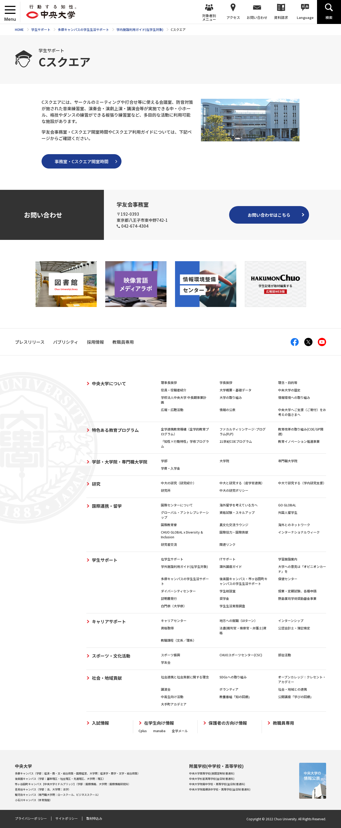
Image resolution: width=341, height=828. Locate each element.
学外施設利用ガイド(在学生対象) (184, 566)
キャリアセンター (173, 620)
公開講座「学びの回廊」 (295, 696)
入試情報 (100, 723)
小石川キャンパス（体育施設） (33, 800)
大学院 (224, 460)
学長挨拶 (226, 382)
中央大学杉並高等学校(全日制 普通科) (211, 779)
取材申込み (94, 818)
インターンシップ (290, 620)
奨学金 (224, 598)
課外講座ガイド (231, 566)
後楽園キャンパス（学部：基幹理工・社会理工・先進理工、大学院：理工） (60, 779)
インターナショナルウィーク (299, 532)
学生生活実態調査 (232, 606)
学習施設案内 (287, 559)
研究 (96, 484)
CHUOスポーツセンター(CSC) (241, 655)
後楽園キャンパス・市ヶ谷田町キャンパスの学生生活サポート (243, 581)
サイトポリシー (66, 818)
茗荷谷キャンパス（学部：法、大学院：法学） (43, 789)
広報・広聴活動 (172, 409)
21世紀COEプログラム (236, 441)
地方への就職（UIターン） (238, 620)
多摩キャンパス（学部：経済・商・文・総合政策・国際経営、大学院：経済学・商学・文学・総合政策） (77, 773)
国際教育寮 (169, 524)
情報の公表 (228, 409)
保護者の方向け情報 (228, 723)
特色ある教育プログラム (115, 430)
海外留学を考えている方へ (239, 505)
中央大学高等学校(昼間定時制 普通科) (211, 773)
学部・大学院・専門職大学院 (119, 461)
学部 (164, 460)
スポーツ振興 (170, 655)
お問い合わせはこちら (269, 215)
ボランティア (229, 689)
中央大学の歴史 (289, 390)
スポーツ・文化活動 (111, 656)
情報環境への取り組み (294, 397)
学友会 (165, 662)
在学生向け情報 (159, 723)
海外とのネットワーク (294, 524)
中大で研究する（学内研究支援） (302, 483)
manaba (159, 730)
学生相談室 (228, 591)
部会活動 (284, 655)
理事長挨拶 (169, 382)
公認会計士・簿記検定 (294, 628)
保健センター (287, 578)
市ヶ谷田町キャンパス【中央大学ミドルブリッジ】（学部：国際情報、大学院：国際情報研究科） (73, 784)
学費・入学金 (170, 468)
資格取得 (167, 628)
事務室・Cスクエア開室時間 (81, 161)
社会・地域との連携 (292, 689)
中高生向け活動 (172, 696)
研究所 (165, 490)
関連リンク (228, 544)
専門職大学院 (287, 460)
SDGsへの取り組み (233, 677)
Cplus (143, 730)
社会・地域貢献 (107, 678)
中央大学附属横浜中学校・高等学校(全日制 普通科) (219, 789)
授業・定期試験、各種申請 (297, 591)
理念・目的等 (287, 382)
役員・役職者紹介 (173, 390)
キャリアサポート (109, 621)
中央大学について (109, 383)
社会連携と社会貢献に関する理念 (185, 677)
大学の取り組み (231, 397)
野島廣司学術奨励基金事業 (297, 598)
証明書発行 (169, 598)
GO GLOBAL (287, 505)
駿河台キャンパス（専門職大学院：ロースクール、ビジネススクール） (57, 795)
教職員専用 (283, 723)
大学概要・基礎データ (235, 390)
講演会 (165, 689)
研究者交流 (169, 544)
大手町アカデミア (173, 704)
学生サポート (104, 560)
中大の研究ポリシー (234, 490)
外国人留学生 (287, 512)
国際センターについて (177, 505)
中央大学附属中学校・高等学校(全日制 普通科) (217, 784)
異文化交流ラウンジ (234, 524)
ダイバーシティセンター (178, 591)
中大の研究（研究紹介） (178, 483)
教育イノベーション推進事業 (299, 441)
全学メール (180, 730)
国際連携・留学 (107, 506)
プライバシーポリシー (31, 818)
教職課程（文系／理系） (178, 640)
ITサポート (228, 559)
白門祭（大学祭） (173, 606)
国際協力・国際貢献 (234, 532)
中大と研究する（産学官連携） (242, 483)
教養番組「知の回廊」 (235, 696)
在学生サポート (172, 559)
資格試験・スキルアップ (237, 512)
